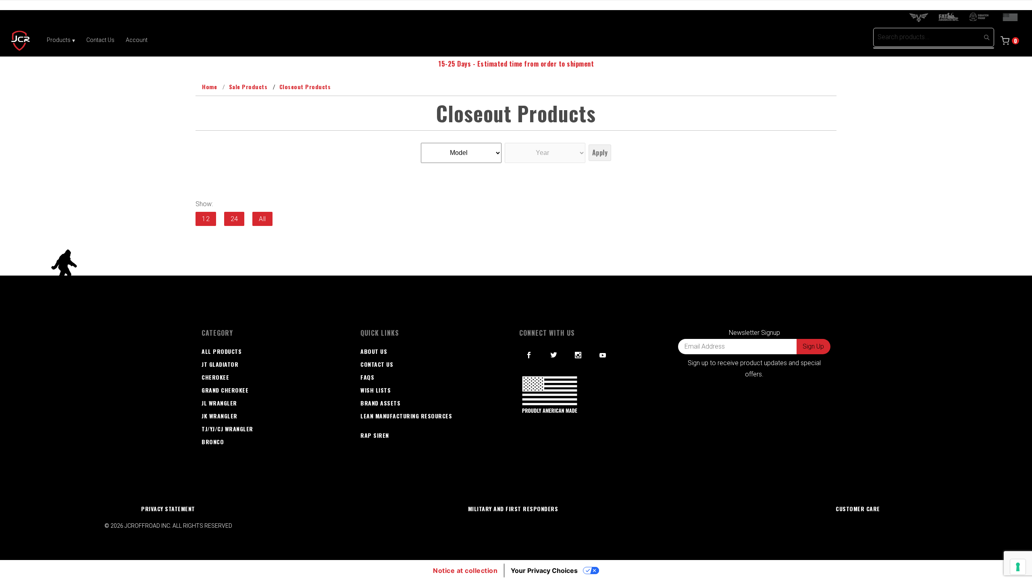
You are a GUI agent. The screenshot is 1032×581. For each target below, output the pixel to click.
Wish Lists (375, 390)
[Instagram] (578, 355)
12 (206, 219)
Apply (600, 152)
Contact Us (376, 364)
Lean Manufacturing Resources (406, 416)
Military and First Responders (513, 508)
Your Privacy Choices (544, 570)
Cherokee (215, 377)
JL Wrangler (219, 403)
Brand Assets (380, 403)
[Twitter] (554, 355)
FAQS (367, 377)
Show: (204, 204)
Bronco (213, 441)
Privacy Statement (168, 508)
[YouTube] (603, 355)
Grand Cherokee (225, 390)
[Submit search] (986, 37)
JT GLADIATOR (220, 364)
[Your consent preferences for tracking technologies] (1018, 567)
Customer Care (858, 508)
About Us (373, 351)
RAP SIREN (374, 435)
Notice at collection (465, 570)
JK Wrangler (219, 416)
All (262, 219)
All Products (221, 351)
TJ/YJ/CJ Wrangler (227, 428)
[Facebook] (529, 355)
